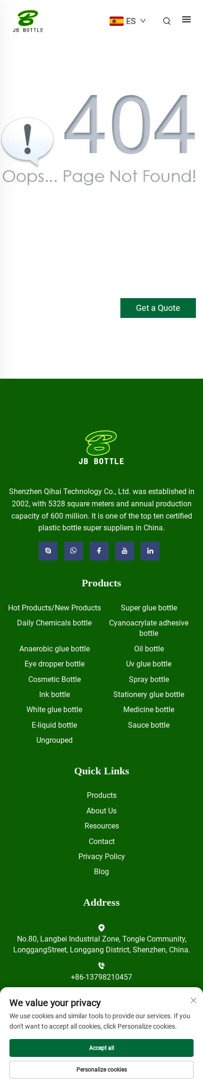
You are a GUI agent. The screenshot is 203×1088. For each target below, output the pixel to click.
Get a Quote (158, 308)
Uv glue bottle (148, 663)
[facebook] (99, 551)
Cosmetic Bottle (54, 679)
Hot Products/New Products (54, 607)
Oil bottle (149, 648)
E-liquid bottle (54, 725)
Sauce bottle (148, 725)
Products (102, 795)
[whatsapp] (73, 551)
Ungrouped (54, 740)
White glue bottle (54, 709)
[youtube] (124, 551)
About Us (101, 810)
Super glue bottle (149, 607)
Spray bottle (149, 679)
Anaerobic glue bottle (54, 648)
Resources (102, 825)
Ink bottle (54, 694)
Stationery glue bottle (148, 694)
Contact (102, 841)
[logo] (101, 447)
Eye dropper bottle (55, 663)
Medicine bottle (148, 709)
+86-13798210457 (101, 977)
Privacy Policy (101, 856)
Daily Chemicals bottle (54, 622)
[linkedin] (150, 551)
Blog (101, 871)
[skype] (48, 551)
